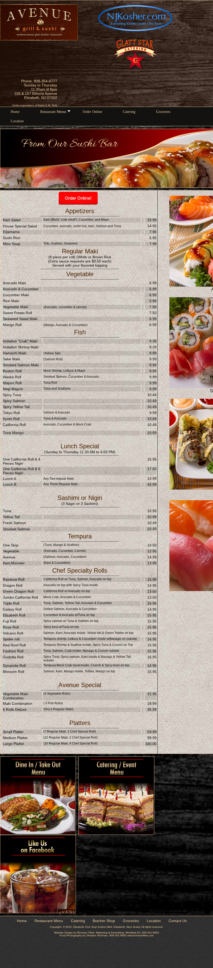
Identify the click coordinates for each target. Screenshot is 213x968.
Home (15, 112)
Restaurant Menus (53, 112)
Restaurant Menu (49, 921)
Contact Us (178, 921)
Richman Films (85, 932)
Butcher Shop (104, 921)
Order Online (92, 112)
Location (17, 121)
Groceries (163, 112)
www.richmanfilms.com (140, 935)
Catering (129, 112)
